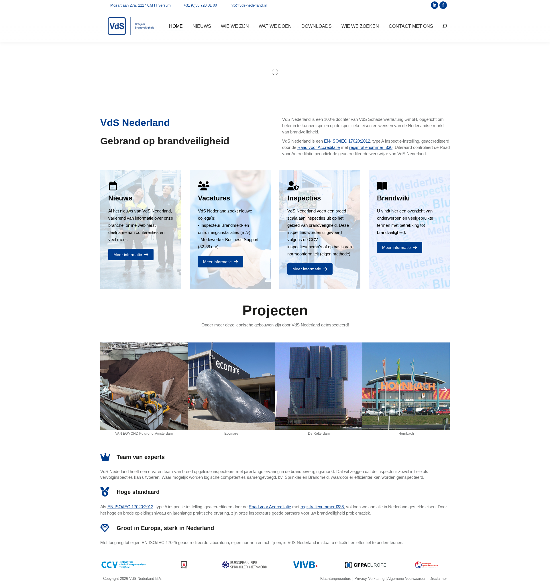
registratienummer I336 (370, 147)
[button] (106, 389)
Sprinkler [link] (293, 477)
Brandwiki (393, 198)
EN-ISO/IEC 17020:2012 (347, 141)
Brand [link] (227, 225)
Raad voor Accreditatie (318, 147)
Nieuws (120, 198)
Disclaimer (438, 578)
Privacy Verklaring (369, 578)
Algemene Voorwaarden (406, 578)
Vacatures (214, 198)
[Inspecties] (291, 185)
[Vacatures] (202, 185)
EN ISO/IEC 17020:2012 (130, 506)
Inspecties (304, 198)
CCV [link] (313, 239)
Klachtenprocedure (335, 578)
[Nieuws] (112, 185)
